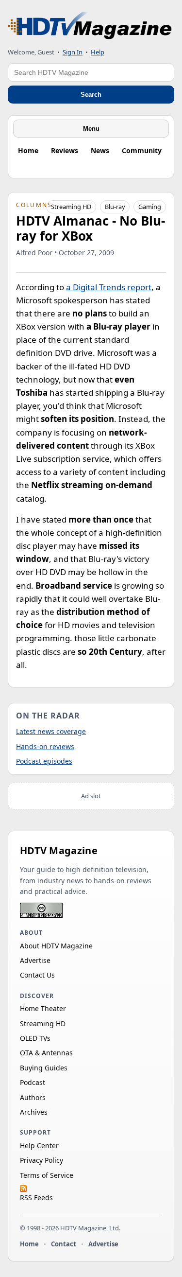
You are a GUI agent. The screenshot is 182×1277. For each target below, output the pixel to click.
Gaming (149, 206)
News (100, 150)
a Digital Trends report (108, 287)
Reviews (64, 150)
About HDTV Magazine (56, 945)
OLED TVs (35, 1038)
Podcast (32, 1082)
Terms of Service (46, 1175)
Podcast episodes (44, 761)
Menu (91, 128)
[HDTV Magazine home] (90, 25)
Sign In (73, 52)
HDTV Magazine (59, 850)
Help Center (39, 1145)
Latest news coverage (51, 731)
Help (97, 52)
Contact (63, 1244)
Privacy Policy (41, 1160)
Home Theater (43, 1008)
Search (91, 94)
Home (28, 150)
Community (142, 150)
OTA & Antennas (46, 1052)
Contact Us (37, 975)
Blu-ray (115, 206)
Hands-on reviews (45, 746)
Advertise (35, 960)
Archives (34, 1112)
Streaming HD (71, 206)
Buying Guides (43, 1067)
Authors (33, 1097)
